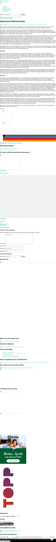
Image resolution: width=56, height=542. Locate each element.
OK (52, 539)
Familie (8, 143)
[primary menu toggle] (0, 3)
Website (2, 251)
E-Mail (1, 248)
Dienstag (2, 221)
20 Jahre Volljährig (5, 227)
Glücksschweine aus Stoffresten (10, 356)
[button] (4, 135)
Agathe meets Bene (7, 354)
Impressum (5, 11)
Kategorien (2, 516)
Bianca (3, 24)
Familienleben (3, 18)
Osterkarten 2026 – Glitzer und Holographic (13, 353)
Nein (2, 541)
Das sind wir (6, 7)
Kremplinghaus (11, 537)
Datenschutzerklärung (8, 9)
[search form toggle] (0, 13)
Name (1, 246)
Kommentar (2, 243)
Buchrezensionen (7, 8)
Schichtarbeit (10, 18)
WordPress (4, 538)
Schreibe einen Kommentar (34, 24)
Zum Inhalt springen (4, 0)
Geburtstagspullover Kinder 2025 (10, 355)
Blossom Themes (45, 537)
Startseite (5, 6)
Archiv (1, 522)
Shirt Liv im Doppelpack (8, 352)
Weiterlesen (6, 541)
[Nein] (10, 541)
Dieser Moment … (5, 173)
